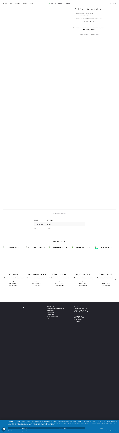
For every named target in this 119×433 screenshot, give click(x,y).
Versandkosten (93, 21)
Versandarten (50, 310)
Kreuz (48, 228)
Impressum (50, 318)
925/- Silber (50, 220)
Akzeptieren (63, 428)
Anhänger (96, 34)
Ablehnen (24, 428)
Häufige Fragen (50, 314)
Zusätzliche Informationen (59, 213)
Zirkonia (49, 224)
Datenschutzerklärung (52, 316)
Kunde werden (50, 306)
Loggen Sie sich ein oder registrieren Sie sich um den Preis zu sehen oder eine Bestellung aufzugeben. (13, 279)
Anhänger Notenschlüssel (59, 274)
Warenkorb (17, 3)
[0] (114, 3)
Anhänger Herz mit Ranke (82, 274)
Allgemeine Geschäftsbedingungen (55, 308)
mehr (101, 428)
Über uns (25, 3)
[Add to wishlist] (22, 248)
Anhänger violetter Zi (105, 274)
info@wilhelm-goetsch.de (83, 312)
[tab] (60, 213)
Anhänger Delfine (13, 274)
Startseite (5, 3)
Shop (11, 3)
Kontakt (31, 3)
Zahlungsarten (50, 312)
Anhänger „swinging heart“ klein (36, 274)
